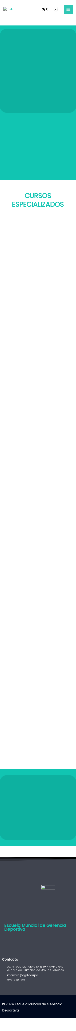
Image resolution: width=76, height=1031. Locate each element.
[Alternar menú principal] (68, 9)
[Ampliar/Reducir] (4, 1022)
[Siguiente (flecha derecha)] (13, 1029)
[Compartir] (23, 1022)
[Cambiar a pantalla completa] (13, 1022)
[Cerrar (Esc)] (32, 1022)
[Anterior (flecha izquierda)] (4, 1029)
